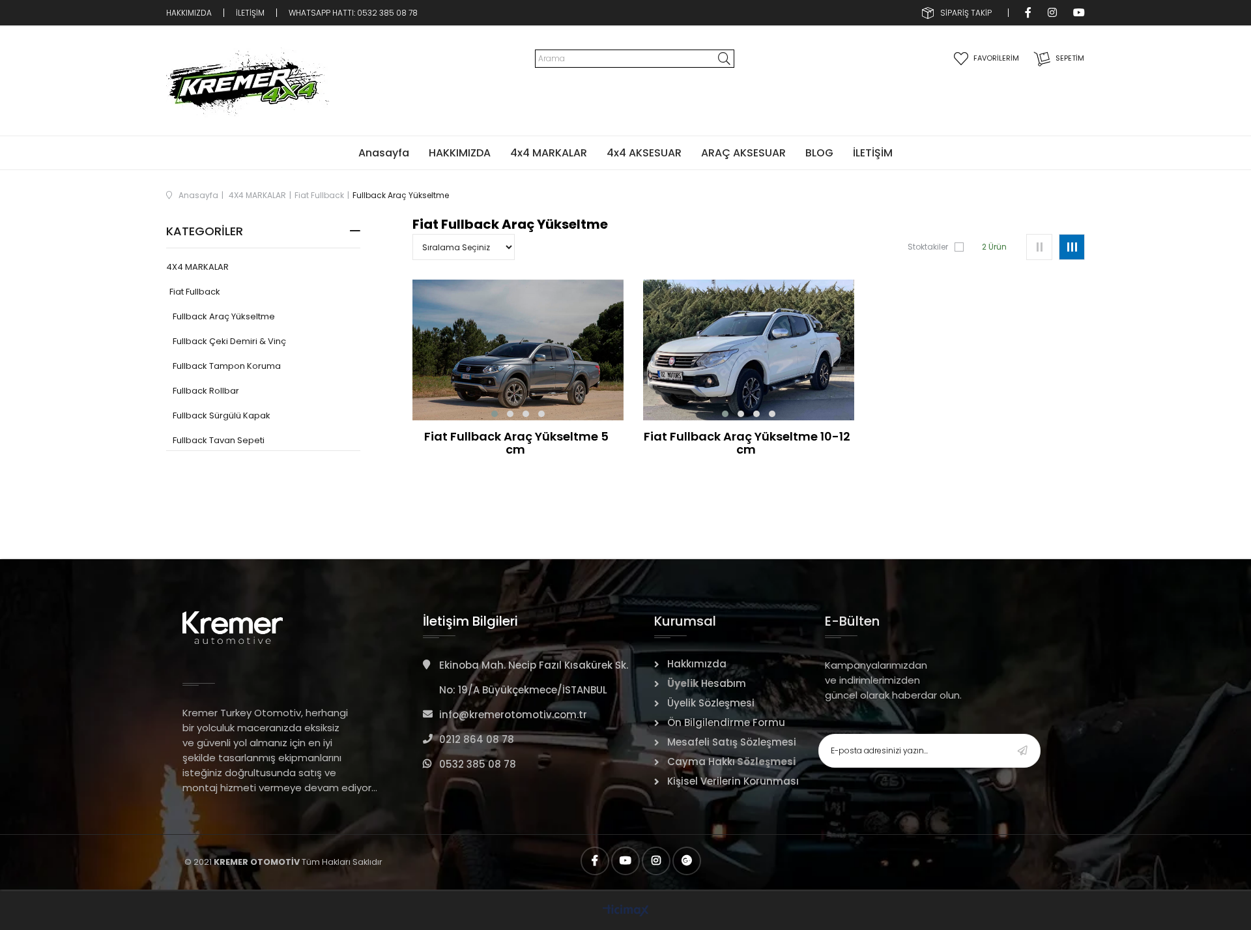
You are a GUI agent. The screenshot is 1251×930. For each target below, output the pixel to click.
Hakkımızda (696, 664)
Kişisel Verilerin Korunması (733, 781)
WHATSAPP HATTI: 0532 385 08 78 (354, 12)
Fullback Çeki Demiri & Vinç (229, 341)
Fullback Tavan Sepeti (219, 440)
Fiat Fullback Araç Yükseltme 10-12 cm (747, 443)
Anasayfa (383, 152)
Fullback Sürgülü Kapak (221, 416)
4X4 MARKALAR (197, 267)
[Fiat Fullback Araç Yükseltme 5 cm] (518, 350)
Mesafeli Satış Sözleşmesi (731, 742)
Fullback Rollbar (206, 391)
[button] (494, 413)
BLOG (819, 152)
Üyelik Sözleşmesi (711, 703)
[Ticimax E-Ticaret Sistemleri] (626, 911)
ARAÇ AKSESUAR (743, 152)
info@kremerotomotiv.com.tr (513, 714)
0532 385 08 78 (477, 764)
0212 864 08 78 (476, 739)
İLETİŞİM (250, 12)
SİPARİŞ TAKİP (966, 12)
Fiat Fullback (194, 292)
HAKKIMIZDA (189, 12)
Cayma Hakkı (701, 761)
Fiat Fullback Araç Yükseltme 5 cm (516, 443)
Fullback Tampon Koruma (227, 366)
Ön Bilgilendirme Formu (726, 722)
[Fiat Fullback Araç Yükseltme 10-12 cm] (748, 350)
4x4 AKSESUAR (644, 152)
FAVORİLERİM (996, 58)
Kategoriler (204, 231)
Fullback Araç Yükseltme (224, 317)
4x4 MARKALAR (548, 152)
